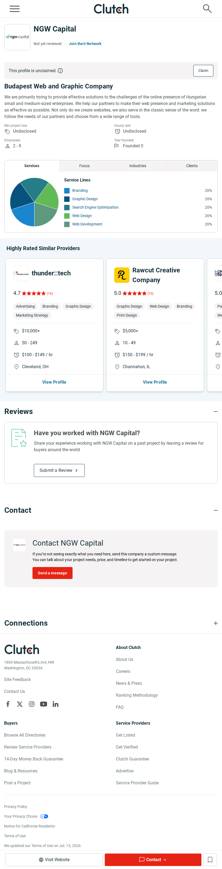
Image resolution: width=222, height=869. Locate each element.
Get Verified (127, 747)
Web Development (87, 224)
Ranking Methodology (137, 695)
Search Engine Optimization (95, 207)
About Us (124, 659)
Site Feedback (17, 679)
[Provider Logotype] (17, 37)
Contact (153, 859)
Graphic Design (85, 199)
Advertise (124, 770)
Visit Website (57, 859)
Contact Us (14, 691)
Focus (84, 166)
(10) (151, 293)
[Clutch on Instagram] (31, 704)
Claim (203, 70)
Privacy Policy (15, 806)
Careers (123, 671)
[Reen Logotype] (21, 273)
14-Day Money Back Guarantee (33, 759)
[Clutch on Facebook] (8, 704)
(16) (50, 293)
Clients (192, 166)
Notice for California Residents (29, 826)
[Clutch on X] (20, 704)
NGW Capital (55, 28)
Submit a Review (56, 470)
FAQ (120, 707)
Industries (137, 166)
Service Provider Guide (137, 782)
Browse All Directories (24, 735)
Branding (80, 190)
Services (31, 166)
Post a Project (17, 782)
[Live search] (207, 8)
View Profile (54, 382)
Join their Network (85, 44)
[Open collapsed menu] (14, 8)
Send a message (52, 573)
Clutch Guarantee (132, 759)
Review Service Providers (27, 747)
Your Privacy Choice (20, 816)
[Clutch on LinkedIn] (55, 704)
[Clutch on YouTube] (43, 704)
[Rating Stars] (33, 293)
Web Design (82, 216)
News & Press (129, 683)
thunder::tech (51, 273)
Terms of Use (15, 836)
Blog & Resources (20, 770)
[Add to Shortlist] (210, 860)
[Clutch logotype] (111, 9)
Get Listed (125, 735)
